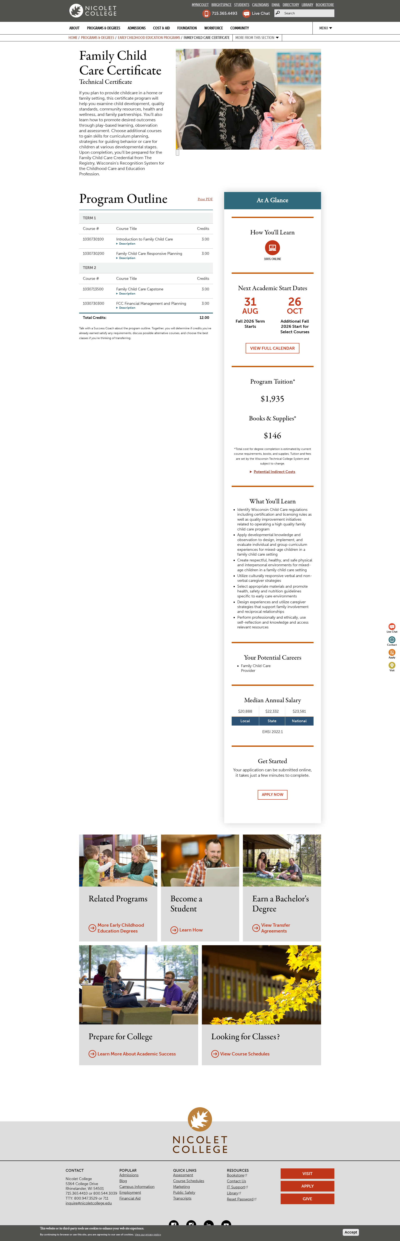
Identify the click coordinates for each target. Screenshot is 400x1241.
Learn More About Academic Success (137, 1054)
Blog (123, 1181)
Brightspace (221, 4)
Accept (351, 1232)
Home (73, 37)
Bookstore (325, 4)
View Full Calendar (272, 348)
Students (241, 4)
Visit (392, 670)
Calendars (260, 4)
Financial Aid (130, 1198)
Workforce (213, 28)
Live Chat (261, 13)
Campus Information (137, 1186)
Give (307, 1198)
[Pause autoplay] (177, 153)
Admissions (137, 28)
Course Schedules (188, 1181)
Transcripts (182, 1198)
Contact (392, 644)
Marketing (181, 1186)
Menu (323, 28)
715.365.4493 (224, 13)
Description (127, 243)
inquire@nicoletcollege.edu (89, 1203)
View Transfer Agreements (275, 928)
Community (239, 28)
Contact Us (236, 1181)
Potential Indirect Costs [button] (274, 471)
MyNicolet (200, 4)
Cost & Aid (161, 28)
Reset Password (240, 1199)
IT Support (236, 1187)
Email (276, 4)
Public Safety (184, 1192)
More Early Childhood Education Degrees (121, 928)
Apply (392, 657)
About (74, 28)
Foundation (187, 28)
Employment (130, 1192)
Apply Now (272, 794)
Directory (291, 4)
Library (307, 4)
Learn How (191, 930)
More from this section (254, 37)
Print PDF (205, 199)
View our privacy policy (148, 1234)
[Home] (92, 10)
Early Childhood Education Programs (149, 37)
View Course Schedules (245, 1054)
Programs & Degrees (103, 28)
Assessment (183, 1175)
